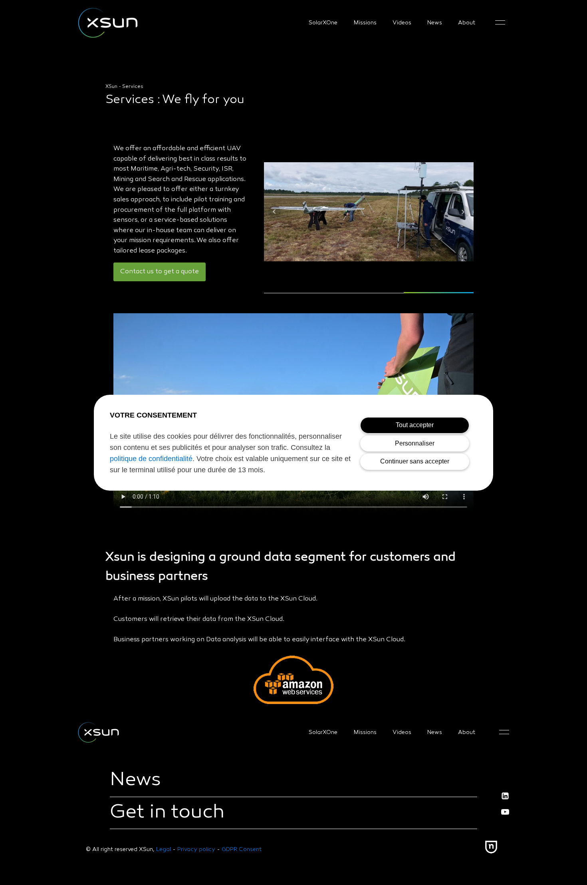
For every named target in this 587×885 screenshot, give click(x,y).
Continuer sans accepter (414, 461)
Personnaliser (414, 443)
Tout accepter (415, 425)
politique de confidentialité (151, 459)
